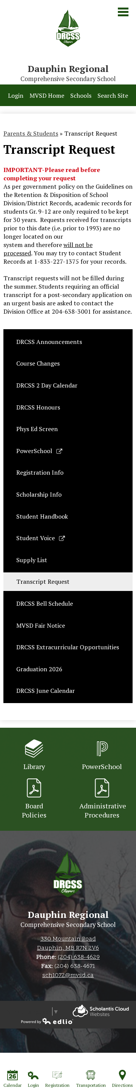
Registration (57, 1085)
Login (15, 95)
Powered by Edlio (100, 1011)
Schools (80, 95)
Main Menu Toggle (123, 12)
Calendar (12, 1085)
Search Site (112, 95)
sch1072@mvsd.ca (68, 975)
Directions (122, 1085)
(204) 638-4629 (79, 957)
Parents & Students (30, 133)
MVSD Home (46, 95)
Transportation (91, 1085)
